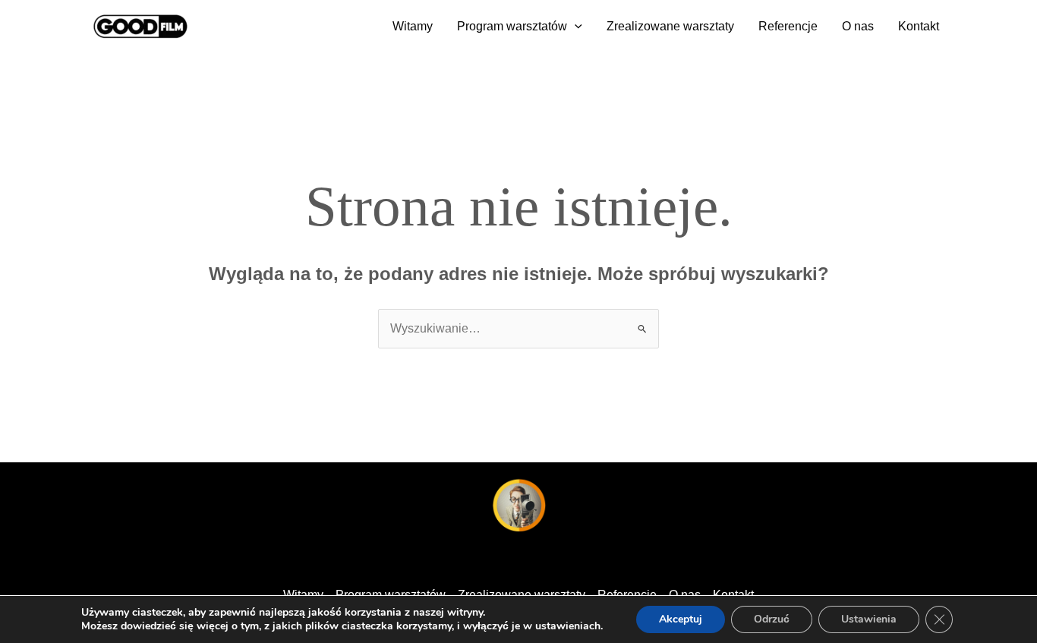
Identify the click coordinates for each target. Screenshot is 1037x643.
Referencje (788, 26)
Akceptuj (680, 619)
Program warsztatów (512, 26)
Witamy (412, 26)
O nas (858, 26)
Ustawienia (869, 619)
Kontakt (918, 26)
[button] (574, 26)
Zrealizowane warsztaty (670, 26)
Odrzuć (772, 619)
